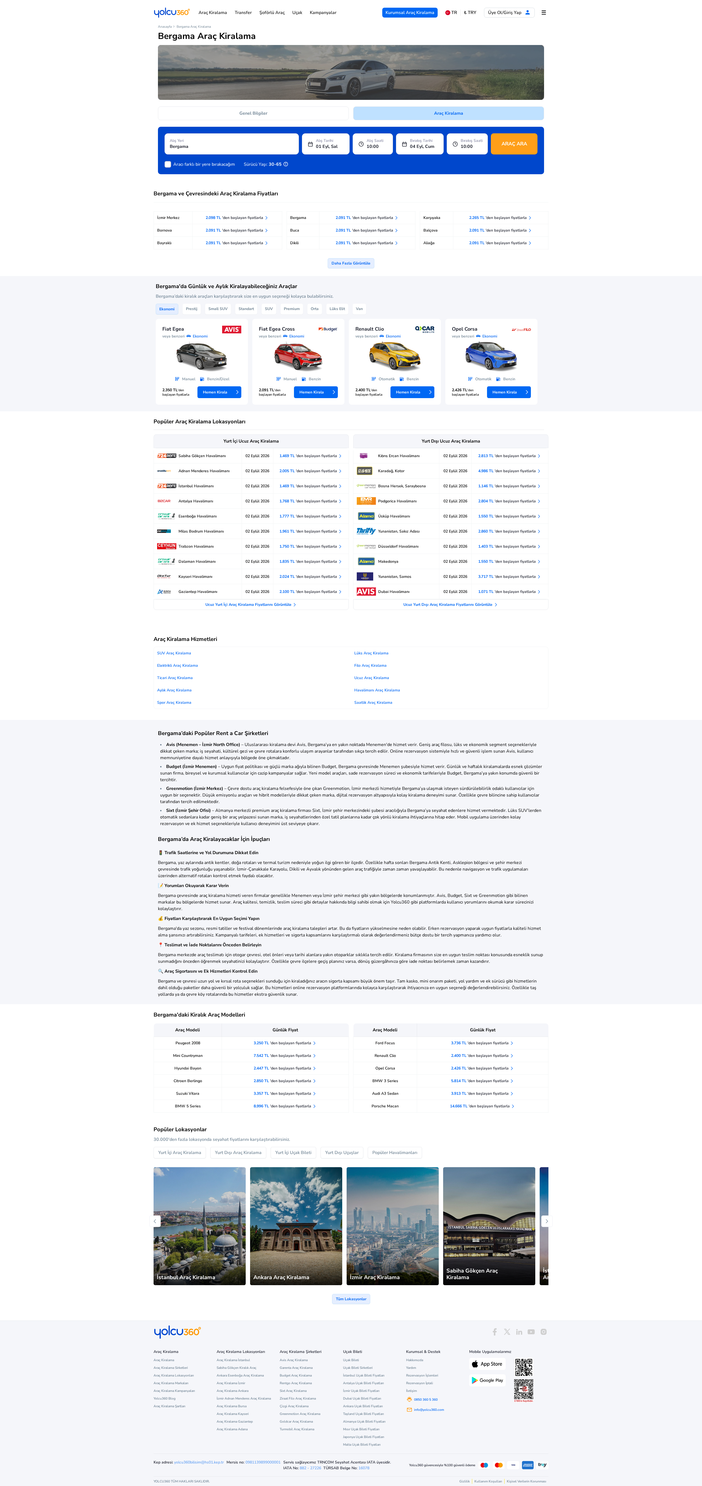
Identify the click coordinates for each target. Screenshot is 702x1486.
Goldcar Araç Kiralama (296, 1421)
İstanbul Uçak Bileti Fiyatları (363, 1375)
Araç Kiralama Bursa (232, 1406)
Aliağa (429, 243)
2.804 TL (507, 501)
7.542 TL (283, 1055)
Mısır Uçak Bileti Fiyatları (361, 1429)
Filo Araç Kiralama (370, 665)
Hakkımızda (414, 1360)
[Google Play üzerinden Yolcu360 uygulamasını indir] (487, 1379)
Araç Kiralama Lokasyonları (174, 1375)
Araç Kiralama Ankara (232, 1391)
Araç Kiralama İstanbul (233, 1360)
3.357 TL (283, 1093)
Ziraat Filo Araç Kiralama (298, 1398)
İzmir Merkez (168, 217)
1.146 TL (507, 486)
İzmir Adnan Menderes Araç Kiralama (244, 1398)
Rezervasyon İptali (419, 1383)
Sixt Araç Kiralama (293, 1391)
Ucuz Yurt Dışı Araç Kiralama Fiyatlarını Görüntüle (448, 604)
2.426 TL (480, 1068)
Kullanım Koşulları (488, 1481)
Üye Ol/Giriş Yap (505, 13)
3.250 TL (283, 1043)
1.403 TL (507, 546)
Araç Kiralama (213, 13)
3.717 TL (507, 576)
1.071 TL (507, 591)
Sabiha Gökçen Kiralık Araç (236, 1368)
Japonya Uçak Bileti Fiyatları (363, 1437)
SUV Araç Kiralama (174, 653)
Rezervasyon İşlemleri (422, 1375)
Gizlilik (464, 1481)
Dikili (294, 243)
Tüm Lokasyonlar (351, 1299)
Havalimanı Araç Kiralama (377, 690)
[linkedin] (519, 1332)
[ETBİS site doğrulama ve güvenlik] (523, 1390)
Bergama (298, 217)
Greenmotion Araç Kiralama (300, 1414)
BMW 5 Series (188, 1106)
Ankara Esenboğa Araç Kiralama (240, 1375)
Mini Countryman (188, 1055)
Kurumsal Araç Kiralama (410, 13)
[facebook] (495, 1332)
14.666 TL (480, 1106)
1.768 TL (308, 501)
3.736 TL (480, 1043)
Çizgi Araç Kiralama (294, 1406)
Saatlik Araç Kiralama (373, 702)
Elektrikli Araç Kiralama (177, 665)
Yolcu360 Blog (165, 1398)
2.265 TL (498, 217)
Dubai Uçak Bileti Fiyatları (362, 1398)
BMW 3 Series (385, 1080)
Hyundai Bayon (187, 1068)
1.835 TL (308, 561)
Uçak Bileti (351, 1360)
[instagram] (543, 1332)
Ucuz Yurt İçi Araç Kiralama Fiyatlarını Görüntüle (249, 604)
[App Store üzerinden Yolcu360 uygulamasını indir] (487, 1363)
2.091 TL (235, 230)
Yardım (411, 1368)
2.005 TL (308, 471)
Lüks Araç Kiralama (371, 653)
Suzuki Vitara (187, 1093)
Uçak (297, 13)
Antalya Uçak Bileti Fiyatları (363, 1383)
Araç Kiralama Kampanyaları (174, 1391)
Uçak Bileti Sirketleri (358, 1368)
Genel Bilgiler (253, 113)
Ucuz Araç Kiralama (371, 677)
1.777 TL (308, 516)
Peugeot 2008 (188, 1043)
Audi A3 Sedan (385, 1093)
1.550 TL (507, 516)
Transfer (243, 13)
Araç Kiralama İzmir (231, 1383)
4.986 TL (507, 471)
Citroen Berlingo (188, 1080)
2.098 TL (235, 217)
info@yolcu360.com (429, 1410)
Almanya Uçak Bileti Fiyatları (364, 1421)
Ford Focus (385, 1043)
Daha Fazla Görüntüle (351, 263)
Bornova (164, 230)
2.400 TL (480, 1055)
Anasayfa (165, 26)
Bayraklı (164, 243)
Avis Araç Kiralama (294, 1360)
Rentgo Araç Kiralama (296, 1383)
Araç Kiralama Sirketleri (171, 1368)
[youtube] (531, 1332)
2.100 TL (308, 591)
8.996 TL (283, 1106)
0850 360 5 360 (426, 1399)
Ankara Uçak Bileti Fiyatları (363, 1406)
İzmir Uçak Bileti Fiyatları (361, 1391)
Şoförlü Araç (272, 13)
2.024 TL (308, 576)
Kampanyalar (323, 13)
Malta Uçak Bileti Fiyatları (362, 1444)
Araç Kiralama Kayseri (233, 1414)
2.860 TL (507, 531)
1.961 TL (308, 531)
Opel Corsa (385, 1068)
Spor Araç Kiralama (174, 702)
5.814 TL (480, 1080)
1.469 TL (308, 455)
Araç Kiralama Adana (232, 1429)
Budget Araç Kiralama (296, 1375)
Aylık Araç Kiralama (174, 690)
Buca (294, 230)
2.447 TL (283, 1068)
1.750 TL (308, 546)
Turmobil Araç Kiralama (297, 1429)
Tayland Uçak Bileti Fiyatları (363, 1414)
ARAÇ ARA (514, 143)
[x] (507, 1332)
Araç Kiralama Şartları (169, 1406)
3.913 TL (480, 1093)
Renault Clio (385, 1055)
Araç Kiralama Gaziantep (235, 1421)
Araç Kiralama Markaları (171, 1383)
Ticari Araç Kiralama (175, 677)
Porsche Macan (385, 1106)
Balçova (430, 230)
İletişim (411, 1391)
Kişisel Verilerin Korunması (526, 1481)
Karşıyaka (431, 217)
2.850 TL (283, 1080)
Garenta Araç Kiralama (296, 1368)
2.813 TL (507, 455)
